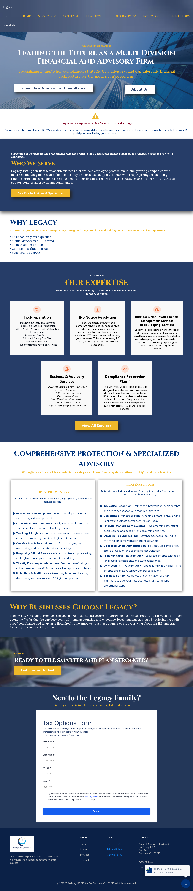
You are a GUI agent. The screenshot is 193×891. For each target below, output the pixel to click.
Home (83, 843)
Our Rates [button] (123, 16)
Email (46, 781)
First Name (49, 741)
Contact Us (86, 860)
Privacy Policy (92, 796)
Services (84, 854)
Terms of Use (114, 843)
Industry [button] (151, 16)
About (83, 849)
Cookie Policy (114, 854)
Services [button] (45, 16)
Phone (47, 768)
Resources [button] (95, 16)
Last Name (49, 754)
